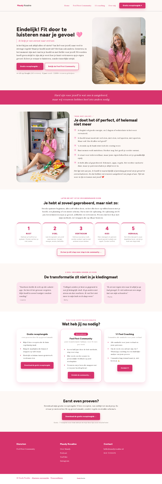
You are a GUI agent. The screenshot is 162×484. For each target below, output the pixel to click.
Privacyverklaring (57, 478)
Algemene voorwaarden (40, 478)
